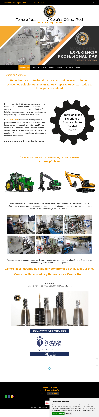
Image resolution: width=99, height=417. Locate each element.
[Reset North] (97, 364)
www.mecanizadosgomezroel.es (16, 3)
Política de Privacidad (42, 407)
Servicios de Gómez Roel (39, 67)
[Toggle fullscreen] (97, 367)
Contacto (59, 67)
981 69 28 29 (39, 3)
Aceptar (55, 413)
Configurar (68, 413)
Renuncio (61, 413)
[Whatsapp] (6, 396)
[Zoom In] (97, 360)
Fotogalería (51, 67)
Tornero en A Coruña (24, 67)
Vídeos (78, 67)
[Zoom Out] (97, 362)
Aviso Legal (33, 407)
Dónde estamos (69, 67)
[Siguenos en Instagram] (12, 396)
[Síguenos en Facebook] (9, 396)
